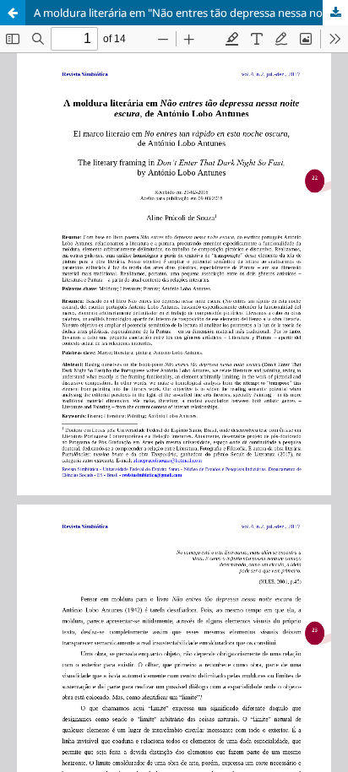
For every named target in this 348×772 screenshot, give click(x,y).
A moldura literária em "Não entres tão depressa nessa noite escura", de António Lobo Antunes (191, 12)
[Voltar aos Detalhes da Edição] (12, 12)
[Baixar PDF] (335, 12)
